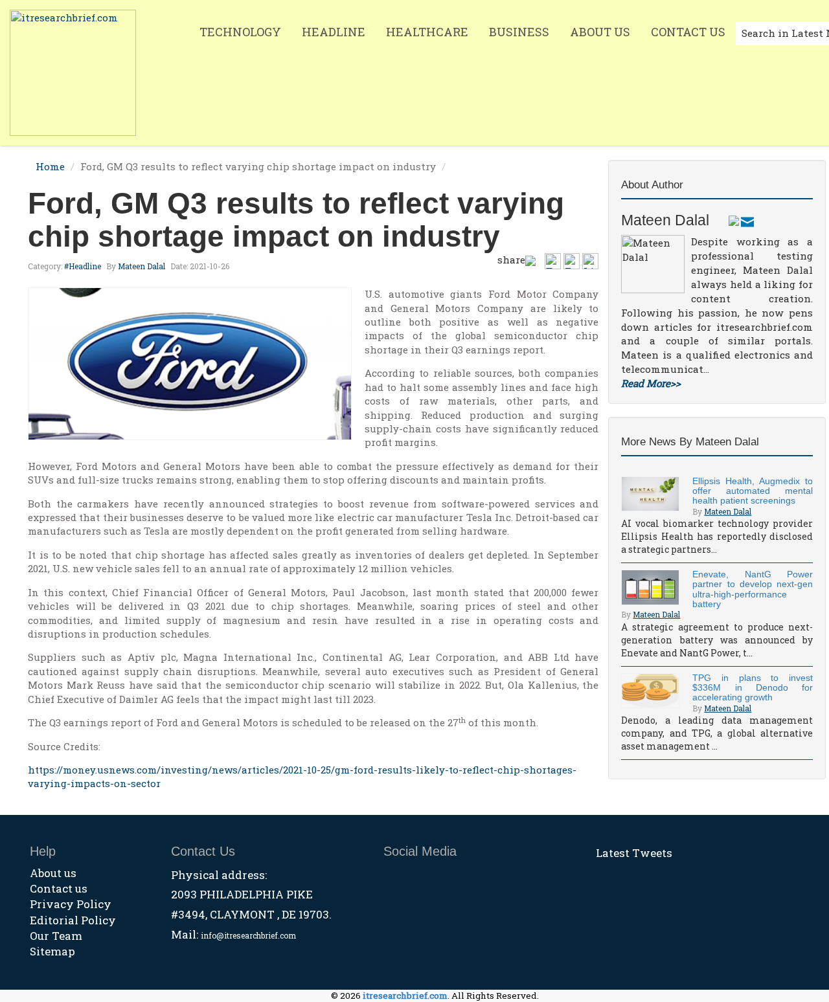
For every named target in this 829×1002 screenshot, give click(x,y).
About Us (600, 31)
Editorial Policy (73, 920)
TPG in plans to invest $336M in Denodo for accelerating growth (752, 688)
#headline (82, 266)
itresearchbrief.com (405, 995)
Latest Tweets (634, 852)
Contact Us (688, 31)
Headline (333, 31)
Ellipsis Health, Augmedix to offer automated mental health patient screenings (752, 491)
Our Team (56, 935)
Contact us (58, 888)
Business (519, 31)
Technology (240, 31)
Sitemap (52, 951)
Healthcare (427, 31)
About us (53, 872)
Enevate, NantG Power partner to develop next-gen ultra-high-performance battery (752, 589)
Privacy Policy (70, 903)
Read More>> (651, 383)
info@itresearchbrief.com (248, 935)
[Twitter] (734, 220)
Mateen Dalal (141, 266)
